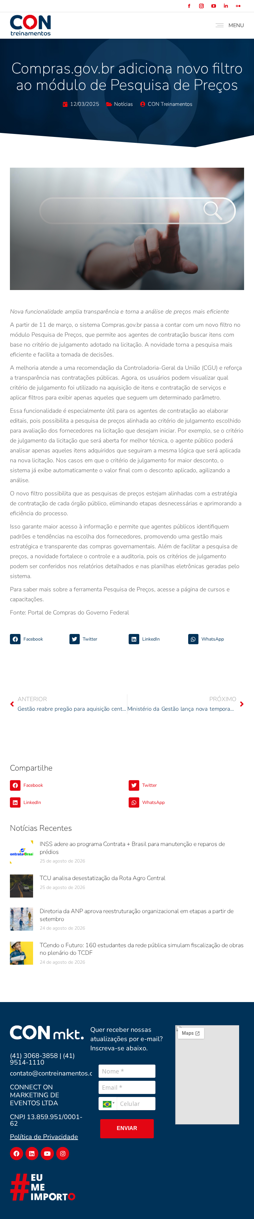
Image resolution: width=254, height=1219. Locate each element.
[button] (38, 639)
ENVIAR (127, 1128)
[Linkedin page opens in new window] (226, 6)
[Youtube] (47, 1153)
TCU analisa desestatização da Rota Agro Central (102, 878)
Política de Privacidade (44, 1136)
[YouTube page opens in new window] (213, 6)
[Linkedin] (32, 1153)
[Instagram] (62, 1153)
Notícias (123, 104)
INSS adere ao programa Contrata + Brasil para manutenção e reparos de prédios (132, 848)
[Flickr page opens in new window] (238, 6)
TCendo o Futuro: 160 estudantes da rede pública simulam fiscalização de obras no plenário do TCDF (142, 949)
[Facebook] (16, 1153)
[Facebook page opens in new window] (189, 6)
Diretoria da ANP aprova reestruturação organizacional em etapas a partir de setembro (136, 915)
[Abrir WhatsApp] (237, 1202)
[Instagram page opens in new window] (201, 6)
